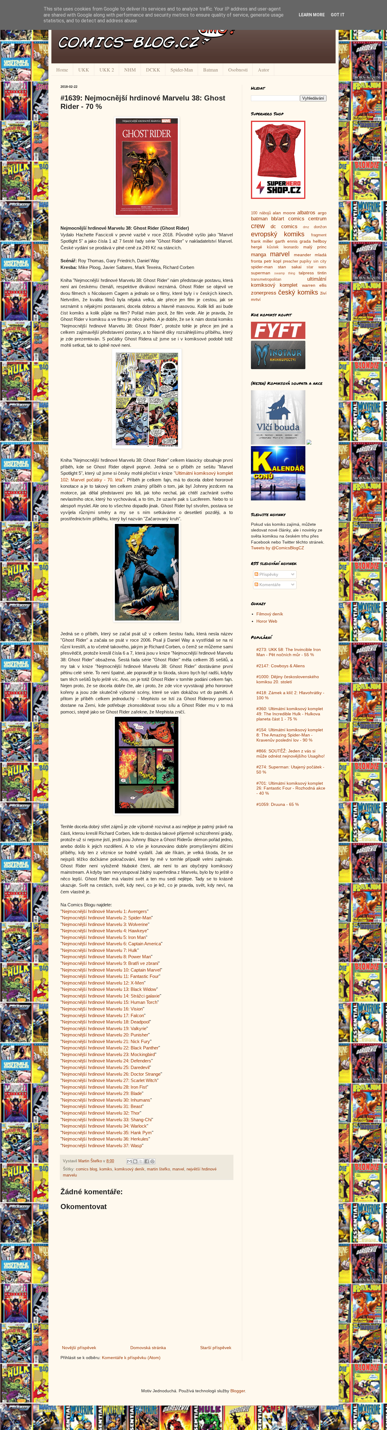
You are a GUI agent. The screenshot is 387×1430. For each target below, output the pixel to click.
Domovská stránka (148, 1347)
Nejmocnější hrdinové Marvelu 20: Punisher (105, 1034)
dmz (306, 227)
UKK (83, 69)
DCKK (153, 69)
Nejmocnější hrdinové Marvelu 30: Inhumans (106, 1100)
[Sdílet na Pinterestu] (152, 1161)
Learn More (312, 14)
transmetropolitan (266, 279)
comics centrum (307, 219)
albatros (306, 212)
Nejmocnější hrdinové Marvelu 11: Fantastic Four (110, 976)
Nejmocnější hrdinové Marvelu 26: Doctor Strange (111, 1074)
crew (258, 226)
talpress (306, 272)
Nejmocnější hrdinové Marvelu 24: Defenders (106, 1060)
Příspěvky (268, 574)
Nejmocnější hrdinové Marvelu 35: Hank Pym (107, 1132)
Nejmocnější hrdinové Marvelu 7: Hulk (99, 950)
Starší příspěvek (215, 1347)
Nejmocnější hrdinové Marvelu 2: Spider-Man (106, 917)
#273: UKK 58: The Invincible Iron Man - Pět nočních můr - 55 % (288, 652)
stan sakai (289, 266)
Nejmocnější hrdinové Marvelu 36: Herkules (105, 1138)
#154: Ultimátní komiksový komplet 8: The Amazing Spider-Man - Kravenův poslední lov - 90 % (289, 734)
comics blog (86, 1169)
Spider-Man (182, 69)
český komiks (298, 292)
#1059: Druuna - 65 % (277, 804)
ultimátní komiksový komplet (289, 282)
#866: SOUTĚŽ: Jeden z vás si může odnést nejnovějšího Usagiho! (290, 753)
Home (62, 69)
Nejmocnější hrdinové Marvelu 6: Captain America (111, 943)
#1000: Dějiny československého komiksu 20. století (287, 679)
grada (305, 241)
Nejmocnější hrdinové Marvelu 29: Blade (102, 1093)
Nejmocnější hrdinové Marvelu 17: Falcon (103, 1015)
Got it (338, 14)
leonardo (291, 247)
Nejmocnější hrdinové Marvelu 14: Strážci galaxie (111, 995)
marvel (178, 1169)
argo (322, 212)
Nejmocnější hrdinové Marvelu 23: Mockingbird (108, 1054)
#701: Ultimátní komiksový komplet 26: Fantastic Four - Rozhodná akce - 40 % (290, 788)
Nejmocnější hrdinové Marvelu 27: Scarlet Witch (109, 1080)
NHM (130, 69)
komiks (105, 1169)
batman (259, 219)
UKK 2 (106, 69)
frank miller (262, 241)
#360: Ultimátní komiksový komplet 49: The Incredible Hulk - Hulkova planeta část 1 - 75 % (289, 713)
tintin (322, 272)
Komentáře (269, 584)
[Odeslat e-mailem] (129, 1161)
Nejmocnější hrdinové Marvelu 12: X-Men (103, 982)
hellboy (320, 241)
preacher (290, 261)
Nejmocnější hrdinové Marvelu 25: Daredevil (105, 1067)
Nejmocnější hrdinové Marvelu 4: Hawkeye (104, 930)
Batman (210, 69)
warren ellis (314, 285)
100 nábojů (261, 213)
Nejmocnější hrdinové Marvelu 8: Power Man (106, 956)
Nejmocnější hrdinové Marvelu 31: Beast (102, 1106)
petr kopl (272, 261)
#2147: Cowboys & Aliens (280, 665)
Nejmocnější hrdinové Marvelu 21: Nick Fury (106, 1041)
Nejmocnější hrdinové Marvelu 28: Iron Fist (104, 1087)
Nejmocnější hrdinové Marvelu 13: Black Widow (109, 989)
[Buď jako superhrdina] (278, 197)
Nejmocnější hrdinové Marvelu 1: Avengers (104, 911)
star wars (317, 267)
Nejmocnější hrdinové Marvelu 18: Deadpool (105, 1021)
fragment (319, 235)
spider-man (262, 266)
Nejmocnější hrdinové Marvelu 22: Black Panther (110, 1047)
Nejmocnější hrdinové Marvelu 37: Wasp (102, 1145)
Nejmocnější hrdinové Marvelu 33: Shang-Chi (106, 1119)
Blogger (237, 1390)
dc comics (284, 226)
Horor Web (266, 621)
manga (258, 254)
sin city (320, 261)
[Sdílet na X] (141, 1161)
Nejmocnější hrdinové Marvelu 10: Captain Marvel (111, 969)
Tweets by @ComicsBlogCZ (277, 547)
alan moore (284, 212)
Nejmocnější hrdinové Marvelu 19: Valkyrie (104, 1028)
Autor (263, 69)
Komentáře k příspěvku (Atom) (131, 1357)
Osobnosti (238, 69)
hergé (256, 246)
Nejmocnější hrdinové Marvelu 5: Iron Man (104, 937)
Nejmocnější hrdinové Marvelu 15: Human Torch (109, 1002)
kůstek (273, 247)
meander (302, 254)
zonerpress (263, 293)
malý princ (315, 246)
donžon (320, 227)
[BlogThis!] (135, 1161)
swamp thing (284, 273)
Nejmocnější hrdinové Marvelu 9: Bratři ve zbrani (110, 963)
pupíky (305, 261)
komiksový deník (130, 1169)
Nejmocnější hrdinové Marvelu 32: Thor (101, 1113)
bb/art (277, 219)
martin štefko (158, 1169)
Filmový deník (269, 613)
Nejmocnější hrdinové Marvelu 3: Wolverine (105, 924)
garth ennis (286, 241)
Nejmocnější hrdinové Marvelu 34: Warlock (104, 1125)
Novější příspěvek (79, 1347)
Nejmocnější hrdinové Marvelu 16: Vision (102, 1008)
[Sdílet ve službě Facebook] (147, 1161)
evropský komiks (277, 234)
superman (260, 272)
